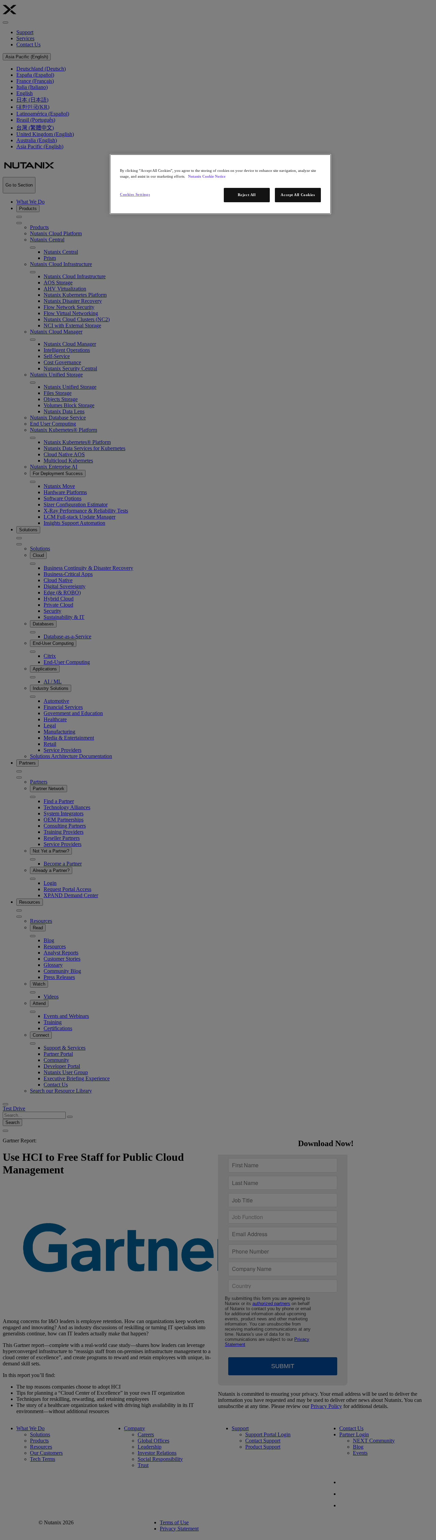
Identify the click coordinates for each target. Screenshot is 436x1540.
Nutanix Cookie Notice (206, 176)
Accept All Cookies (298, 195)
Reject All (247, 195)
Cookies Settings (135, 194)
